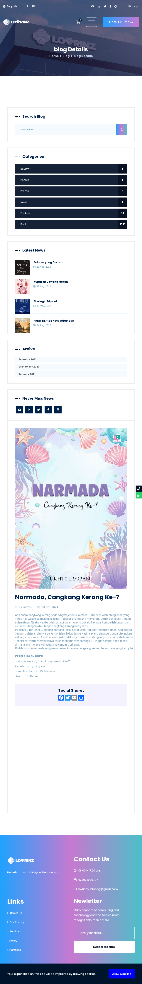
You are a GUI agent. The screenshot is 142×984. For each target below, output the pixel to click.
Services (15, 931)
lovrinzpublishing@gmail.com (98, 889)
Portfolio (15, 950)
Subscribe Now (104, 947)
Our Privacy (17, 922)
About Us (15, 913)
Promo (72, 191)
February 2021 (27, 359)
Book (73, 224)
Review (72, 169)
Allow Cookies (121, 974)
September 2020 (29, 366)
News (72, 202)
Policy (13, 941)
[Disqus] (71, 758)
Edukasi (72, 213)
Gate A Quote (119, 22)
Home (54, 56)
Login (135, 6)
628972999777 (88, 880)
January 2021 (27, 374)
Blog (66, 56)
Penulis (72, 180)
